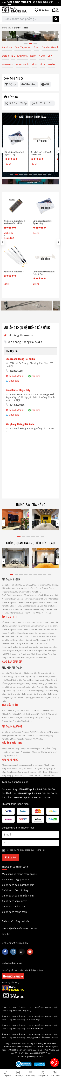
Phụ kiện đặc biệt (44, 687)
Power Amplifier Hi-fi (11, 629)
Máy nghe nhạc (9, 764)
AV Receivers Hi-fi (42, 640)
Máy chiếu (6, 714)
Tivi (3, 710)
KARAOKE (22, 55)
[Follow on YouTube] (30, 952)
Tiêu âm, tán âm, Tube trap (18, 694)
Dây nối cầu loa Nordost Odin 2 (14, 271)
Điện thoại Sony (24, 1010)
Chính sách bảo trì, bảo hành (18, 895)
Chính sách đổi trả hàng (15, 890)
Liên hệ (6, 934)
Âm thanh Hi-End (9, 1007)
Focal (36, 47)
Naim (33, 55)
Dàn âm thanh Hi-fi (19, 636)
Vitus (42, 64)
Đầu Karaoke (8, 731)
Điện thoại (42, 772)
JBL (13, 55)
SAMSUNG (7, 64)
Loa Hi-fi (38, 643)
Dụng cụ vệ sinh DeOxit (12, 697)
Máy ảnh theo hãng (10, 748)
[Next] (58, 3)
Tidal (34, 64)
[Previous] (3, 3)
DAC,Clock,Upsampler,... (13, 595)
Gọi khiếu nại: (10, 793)
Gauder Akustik (50, 47)
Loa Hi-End (16, 605)
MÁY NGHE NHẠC (10, 759)
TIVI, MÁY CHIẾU (10, 705)
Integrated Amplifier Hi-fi (13, 657)
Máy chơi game (37, 717)
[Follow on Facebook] (5, 952)
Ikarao (5, 55)
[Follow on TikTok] (22, 952)
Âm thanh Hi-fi (25, 1007)
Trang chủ (6, 27)
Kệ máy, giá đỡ (31, 697)
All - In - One (34, 612)
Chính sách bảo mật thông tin (18, 884)
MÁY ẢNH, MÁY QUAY (12, 743)
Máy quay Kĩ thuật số (21, 751)
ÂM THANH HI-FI (10, 617)
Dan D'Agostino (22, 47)
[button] (58, 242)
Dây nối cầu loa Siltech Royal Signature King (10, 153)
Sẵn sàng (30, 84)
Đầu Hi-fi (6, 622)
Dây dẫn (5, 673)
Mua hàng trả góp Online (15, 879)
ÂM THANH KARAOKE (12, 726)
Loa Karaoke (43, 731)
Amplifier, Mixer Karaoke (13, 738)
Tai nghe (37, 768)
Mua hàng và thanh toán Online (19, 874)
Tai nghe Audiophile (24, 643)
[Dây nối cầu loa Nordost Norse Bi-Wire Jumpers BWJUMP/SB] (16, 205)
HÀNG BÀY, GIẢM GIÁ (12, 661)
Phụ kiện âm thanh (42, 1007)
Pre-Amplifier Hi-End (24, 588)
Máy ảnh (12, 1010)
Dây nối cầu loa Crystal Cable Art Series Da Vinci (38, 153)
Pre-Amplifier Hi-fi (40, 650)
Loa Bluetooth (34, 775)
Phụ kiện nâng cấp (37, 680)
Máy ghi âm (12, 775)
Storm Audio (22, 64)
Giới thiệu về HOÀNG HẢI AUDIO (19, 928)
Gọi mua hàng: (28, 789)
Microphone (7, 735)
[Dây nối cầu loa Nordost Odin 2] (16, 256)
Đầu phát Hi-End (9, 584)
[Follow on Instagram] (13, 952)
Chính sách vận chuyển (14, 901)
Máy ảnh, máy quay (17, 1019)
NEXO (42, 55)
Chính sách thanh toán (14, 911)
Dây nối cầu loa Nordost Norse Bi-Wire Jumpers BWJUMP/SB (14, 222)
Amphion (7, 47)
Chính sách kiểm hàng (14, 906)
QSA (49, 55)
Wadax (51, 64)
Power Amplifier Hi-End (36, 598)
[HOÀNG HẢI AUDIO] (14, 10)
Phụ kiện (52, 714)
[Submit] (56, 19)
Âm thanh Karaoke (35, 1028)
